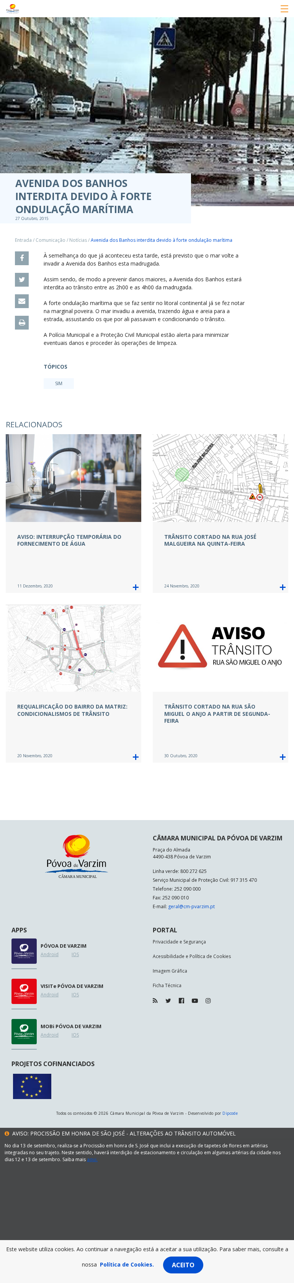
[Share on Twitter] (22, 280)
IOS (75, 954)
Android (50, 954)
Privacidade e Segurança (179, 941)
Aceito (183, 1265)
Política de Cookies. (127, 1264)
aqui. (92, 1159)
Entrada (23, 240)
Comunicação (50, 240)
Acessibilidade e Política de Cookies (192, 956)
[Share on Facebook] (22, 258)
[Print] (22, 323)
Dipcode (230, 1113)
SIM (58, 383)
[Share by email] (22, 301)
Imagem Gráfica (170, 971)
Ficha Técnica (167, 985)
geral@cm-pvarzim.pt (191, 906)
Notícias (78, 240)
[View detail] (136, 587)
